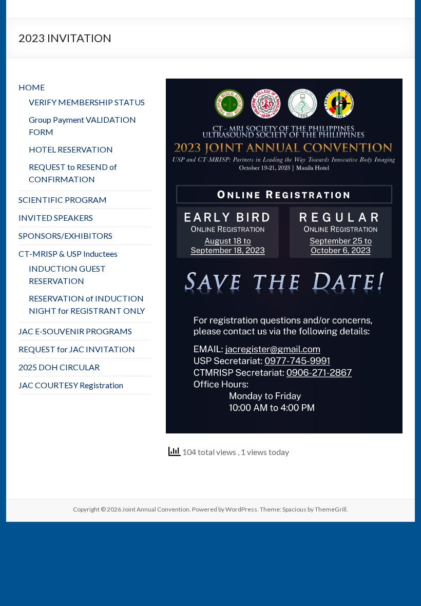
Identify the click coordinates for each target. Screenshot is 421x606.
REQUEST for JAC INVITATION (76, 349)
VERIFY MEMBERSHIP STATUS (87, 102)
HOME (31, 87)
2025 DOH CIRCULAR (59, 367)
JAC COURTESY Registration (70, 385)
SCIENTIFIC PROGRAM (62, 199)
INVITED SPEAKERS (55, 217)
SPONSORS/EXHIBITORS (65, 235)
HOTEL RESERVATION (71, 149)
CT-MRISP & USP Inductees (68, 253)
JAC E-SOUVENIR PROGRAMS (75, 331)
